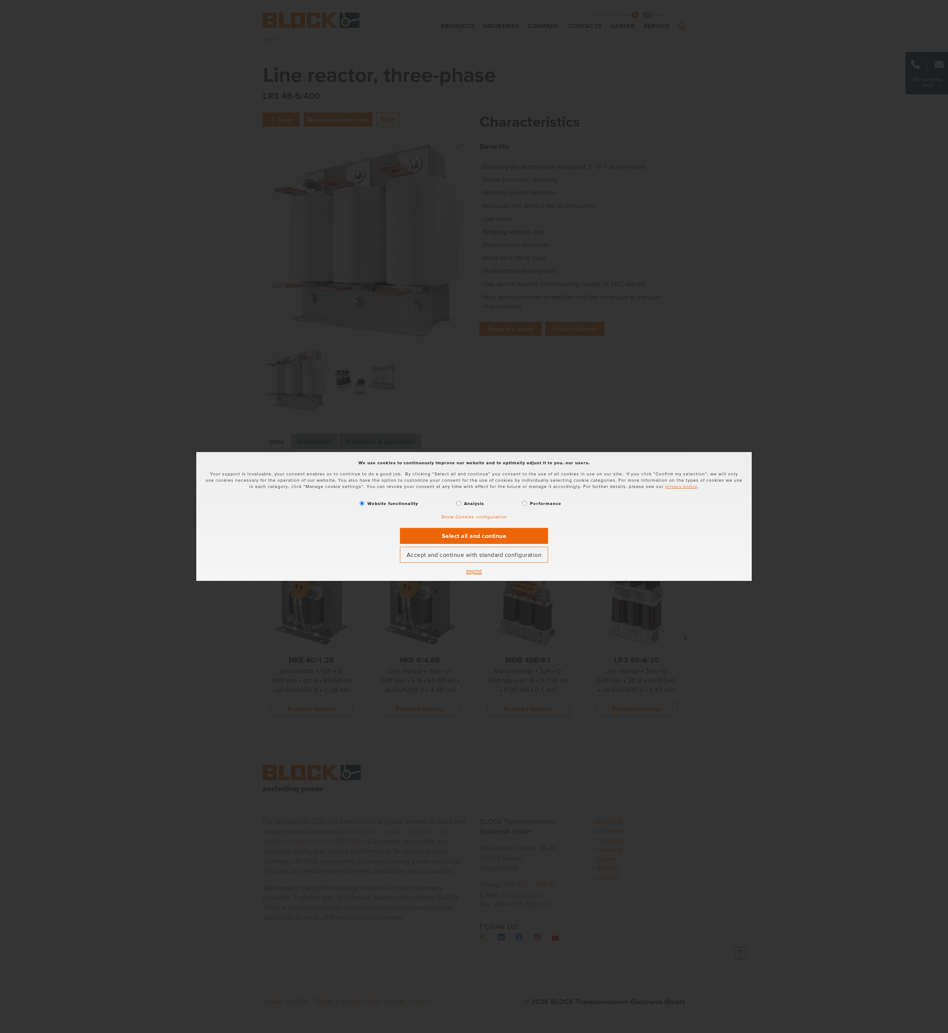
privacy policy (681, 486)
